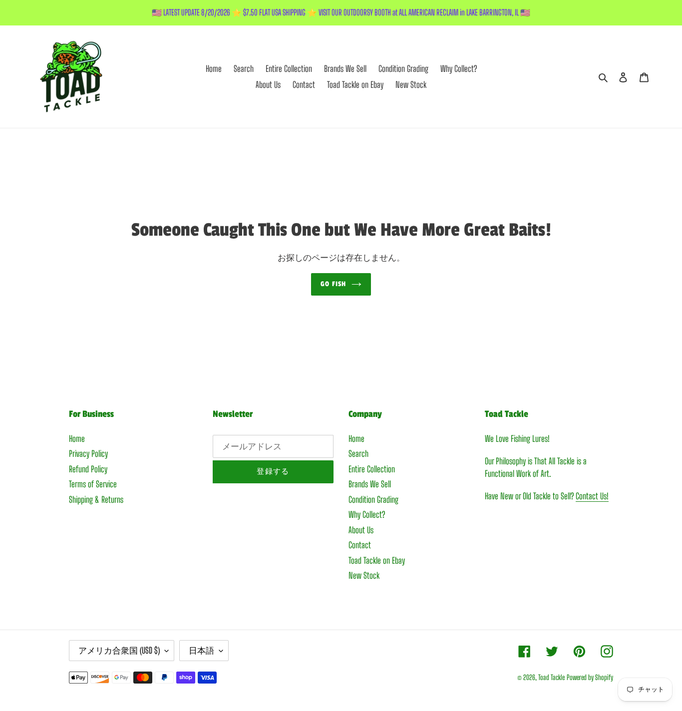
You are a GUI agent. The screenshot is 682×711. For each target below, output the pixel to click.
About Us (360, 530)
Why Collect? (366, 514)
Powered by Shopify (590, 677)
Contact (359, 545)
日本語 (201, 650)
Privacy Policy (88, 453)
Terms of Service (93, 484)
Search (358, 453)
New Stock (363, 575)
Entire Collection (371, 469)
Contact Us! (592, 496)
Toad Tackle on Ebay (376, 560)
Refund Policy (88, 469)
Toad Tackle (551, 677)
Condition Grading (373, 499)
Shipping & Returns (96, 499)
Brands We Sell (369, 484)
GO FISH (333, 284)
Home (77, 438)
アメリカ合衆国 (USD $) (119, 650)
